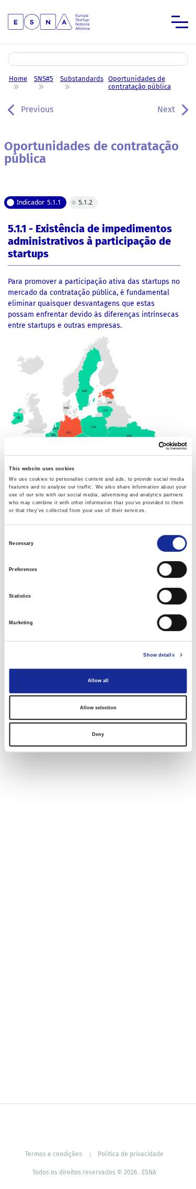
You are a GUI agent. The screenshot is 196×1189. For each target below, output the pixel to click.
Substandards (81, 78)
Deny (98, 734)
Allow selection (98, 707)
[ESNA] (49, 21)
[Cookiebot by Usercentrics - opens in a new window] (142, 446)
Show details (158, 655)
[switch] (172, 570)
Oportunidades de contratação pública (139, 82)
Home (18, 78)
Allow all (98, 680)
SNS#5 (43, 78)
